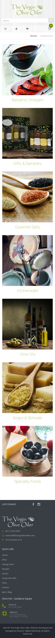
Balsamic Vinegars (27, 100)
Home (33, 35)
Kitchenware (27, 290)
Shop (4, 559)
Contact (5, 587)
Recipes (5, 568)
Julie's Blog (7, 592)
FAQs (4, 582)
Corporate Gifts (9, 578)
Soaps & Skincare (27, 417)
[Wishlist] (27, 29)
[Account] (16, 28)
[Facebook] (33, 504)
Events (5, 573)
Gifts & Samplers (27, 163)
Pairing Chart (8, 564)
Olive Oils (27, 354)
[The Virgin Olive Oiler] (27, 8)
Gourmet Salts (27, 227)
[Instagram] (39, 504)
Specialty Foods (27, 481)
